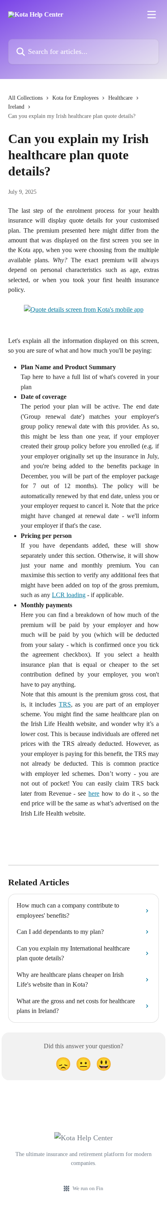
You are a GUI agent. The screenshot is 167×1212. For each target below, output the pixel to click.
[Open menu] (151, 14)
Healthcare (120, 98)
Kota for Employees (75, 98)
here (93, 793)
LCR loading (69, 594)
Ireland (16, 107)
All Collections (25, 98)
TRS (65, 704)
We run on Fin (88, 1188)
